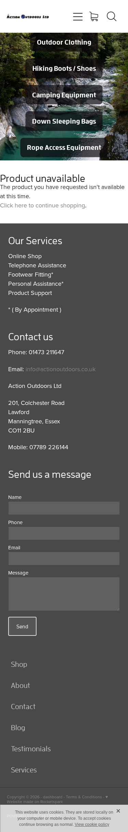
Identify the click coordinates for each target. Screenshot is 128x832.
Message (18, 572)
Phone (15, 522)
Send (22, 626)
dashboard (52, 797)
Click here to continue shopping (42, 205)
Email (14, 547)
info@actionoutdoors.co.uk (61, 369)
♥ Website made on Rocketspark (57, 799)
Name (15, 497)
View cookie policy (92, 824)
